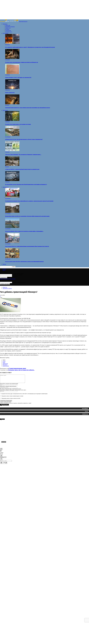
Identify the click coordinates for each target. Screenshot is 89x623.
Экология (5, 110)
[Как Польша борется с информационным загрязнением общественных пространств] (12, 242)
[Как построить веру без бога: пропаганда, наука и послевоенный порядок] (12, 257)
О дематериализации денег (17, 368)
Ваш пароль (14, 276)
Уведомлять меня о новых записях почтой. (11, 398)
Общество (7, 25)
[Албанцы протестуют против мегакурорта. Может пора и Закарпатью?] (12, 135)
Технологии (8, 30)
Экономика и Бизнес (10, 26)
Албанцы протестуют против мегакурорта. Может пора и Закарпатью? (24, 139)
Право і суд (8, 28)
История (7, 29)
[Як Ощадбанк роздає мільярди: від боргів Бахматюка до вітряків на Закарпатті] (12, 180)
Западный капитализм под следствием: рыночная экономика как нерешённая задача (27, 107)
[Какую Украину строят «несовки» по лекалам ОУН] (12, 73)
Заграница (6, 187)
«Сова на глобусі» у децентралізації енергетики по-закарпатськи (22, 169)
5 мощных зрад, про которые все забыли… (21, 370)
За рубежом (7, 136)
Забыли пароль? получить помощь (7, 278)
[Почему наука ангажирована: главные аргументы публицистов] (12, 58)
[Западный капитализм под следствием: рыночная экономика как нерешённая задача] (12, 103)
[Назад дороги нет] (12, 88)
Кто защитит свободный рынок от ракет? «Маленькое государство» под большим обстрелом (30, 47)
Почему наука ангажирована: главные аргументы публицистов (21, 62)
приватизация (6, 365)
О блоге (4, 268)
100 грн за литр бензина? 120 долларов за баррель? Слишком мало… (23, 154)
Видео (4, 264)
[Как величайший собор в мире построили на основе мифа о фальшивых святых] (12, 227)
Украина (5, 24)
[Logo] (4, 21)
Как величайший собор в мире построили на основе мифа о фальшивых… (24, 231)
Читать (86, 411)
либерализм (5, 363)
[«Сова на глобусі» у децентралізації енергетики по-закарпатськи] (12, 165)
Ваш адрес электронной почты (19, 282)
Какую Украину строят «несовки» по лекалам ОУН (18, 77)
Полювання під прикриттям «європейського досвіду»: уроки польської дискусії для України (29, 201)
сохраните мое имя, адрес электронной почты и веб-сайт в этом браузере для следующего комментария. (24, 393)
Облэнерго (5, 364)
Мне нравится (85, 408)
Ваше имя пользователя (17, 274)
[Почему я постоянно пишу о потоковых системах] (12, 120)
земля (4, 362)
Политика (5, 33)
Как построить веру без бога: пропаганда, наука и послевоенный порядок (24, 261)
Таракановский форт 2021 (9, 444)
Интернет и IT (8, 31)
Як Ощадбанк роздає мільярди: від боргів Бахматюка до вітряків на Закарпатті (26, 184)
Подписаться (85, 413)
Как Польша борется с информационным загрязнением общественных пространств (27, 246)
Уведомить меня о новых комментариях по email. (12, 396)
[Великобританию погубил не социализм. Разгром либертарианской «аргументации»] (12, 212)
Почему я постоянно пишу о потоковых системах (18, 124)
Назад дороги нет (10, 92)
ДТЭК (4, 361)
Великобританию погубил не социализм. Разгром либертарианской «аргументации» (27, 216)
